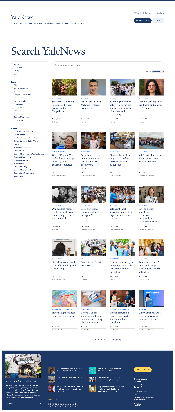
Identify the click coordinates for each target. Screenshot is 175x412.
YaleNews (22, 18)
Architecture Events (52, 23)
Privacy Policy (138, 394)
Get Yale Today (141, 369)
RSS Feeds (138, 382)
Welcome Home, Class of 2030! (73, 23)
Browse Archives (140, 379)
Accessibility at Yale (140, 391)
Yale (137, 405)
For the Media (139, 384)
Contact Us (138, 387)
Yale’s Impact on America (33, 23)
